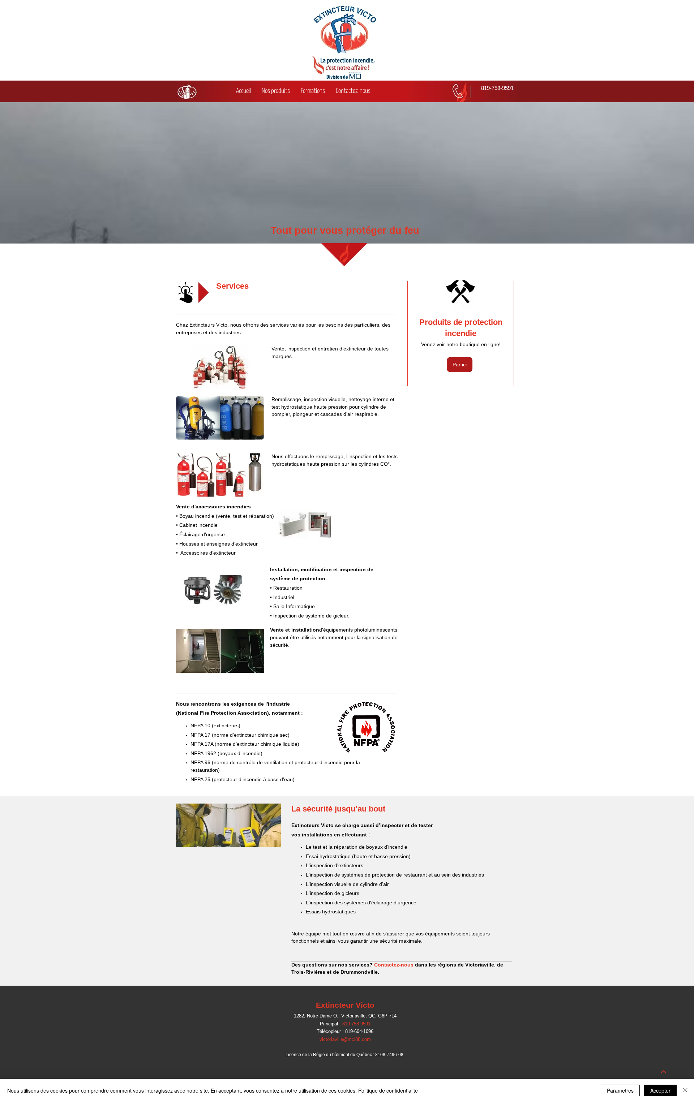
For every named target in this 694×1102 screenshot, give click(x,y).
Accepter (660, 1090)
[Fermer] (685, 1090)
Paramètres (620, 1090)
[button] (275, 91)
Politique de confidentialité (388, 1090)
